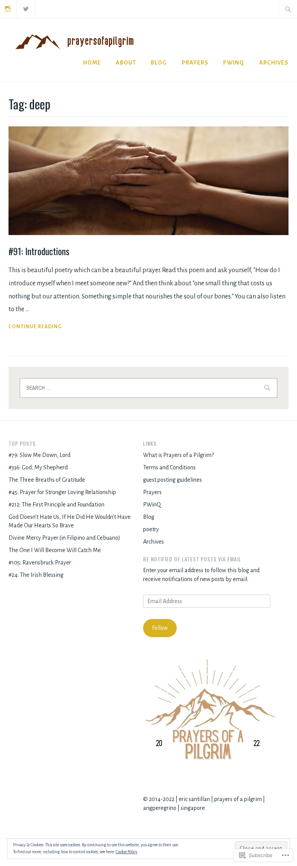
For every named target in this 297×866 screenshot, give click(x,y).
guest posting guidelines (172, 480)
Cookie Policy (126, 851)
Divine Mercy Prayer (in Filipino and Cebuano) (64, 538)
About (126, 63)
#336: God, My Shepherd (38, 467)
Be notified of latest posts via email (192, 559)
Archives (273, 63)
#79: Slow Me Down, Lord (39, 455)
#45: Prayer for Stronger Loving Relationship (62, 492)
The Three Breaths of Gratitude (47, 480)
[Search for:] (288, 9)
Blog (148, 517)
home (92, 63)
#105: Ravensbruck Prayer (40, 562)
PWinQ (233, 63)
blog (159, 63)
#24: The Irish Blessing (36, 575)
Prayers (195, 63)
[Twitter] (26, 8)
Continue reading (35, 328)
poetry (151, 529)
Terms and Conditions (169, 467)
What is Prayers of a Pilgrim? (178, 455)
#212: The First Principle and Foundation (56, 504)
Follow (160, 628)
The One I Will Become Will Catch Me (55, 550)
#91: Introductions (39, 251)
